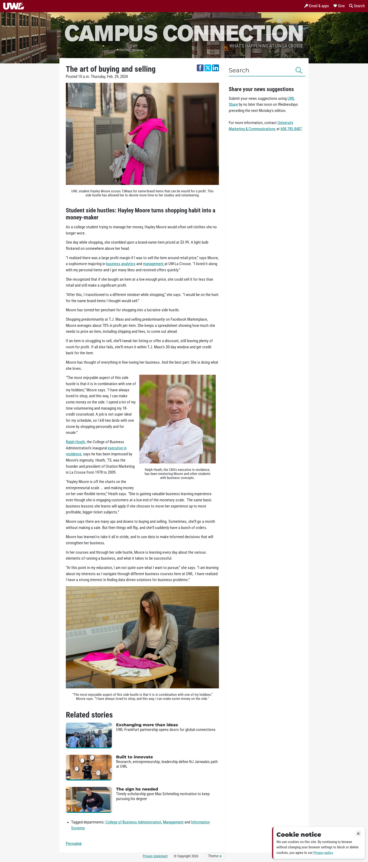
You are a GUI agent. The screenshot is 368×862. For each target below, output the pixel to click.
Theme (213, 856)
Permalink (74, 843)
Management (173, 822)
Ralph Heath (75, 442)
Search (239, 70)
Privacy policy (323, 853)
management (153, 264)
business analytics (120, 264)
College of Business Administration (133, 822)
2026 (194, 856)
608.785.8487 (291, 129)
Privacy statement (155, 856)
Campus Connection (184, 32)
